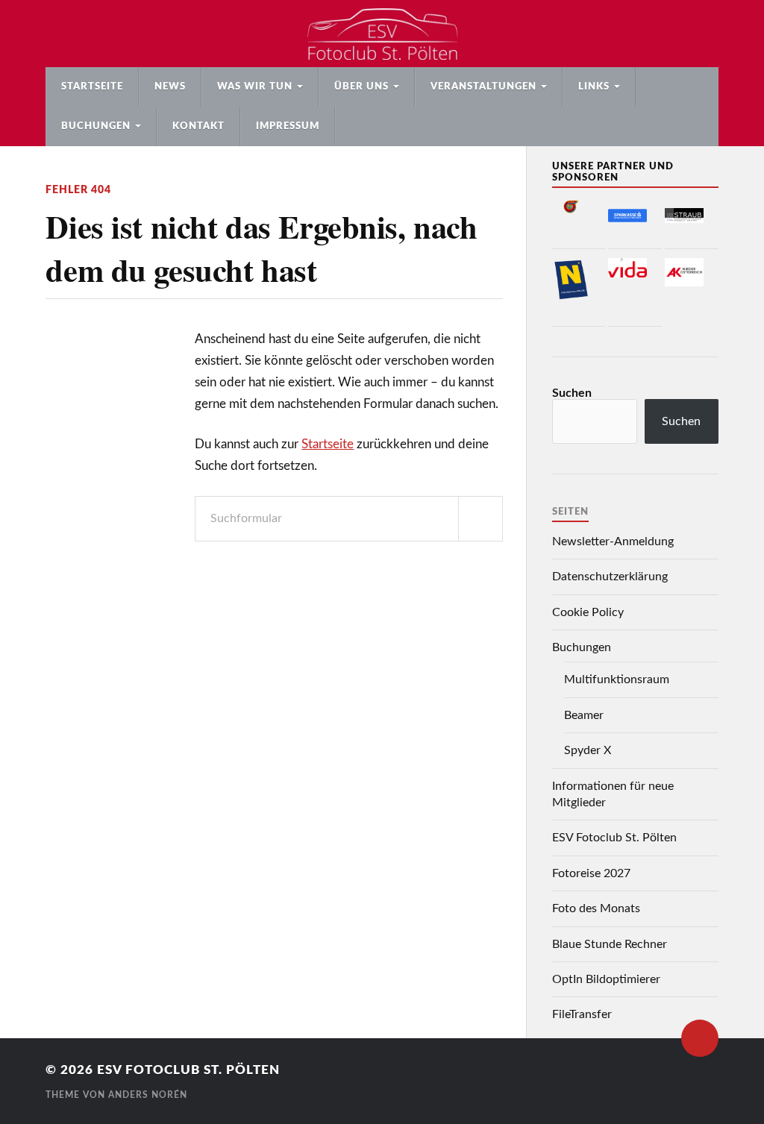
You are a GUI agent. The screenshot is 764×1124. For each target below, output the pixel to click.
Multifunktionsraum (616, 679)
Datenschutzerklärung (610, 577)
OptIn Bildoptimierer (606, 979)
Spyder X (587, 750)
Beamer (584, 715)
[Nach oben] (699, 1038)
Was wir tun (254, 86)
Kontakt (198, 126)
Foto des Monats (596, 908)
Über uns (361, 86)
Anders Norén (147, 1094)
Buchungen (96, 126)
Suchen (572, 393)
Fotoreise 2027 (591, 873)
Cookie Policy (588, 612)
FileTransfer (582, 1014)
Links (594, 86)
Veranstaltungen (483, 86)
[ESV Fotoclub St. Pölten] (382, 33)
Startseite (92, 86)
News (170, 86)
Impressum (287, 126)
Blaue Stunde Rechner (609, 944)
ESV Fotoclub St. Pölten (614, 838)
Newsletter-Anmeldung (613, 541)
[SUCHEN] (480, 518)
